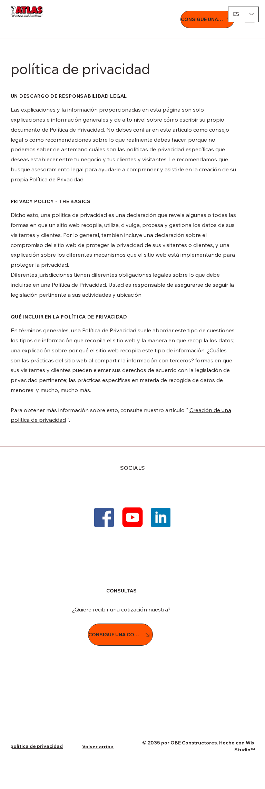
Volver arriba (98, 746)
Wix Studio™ (244, 746)
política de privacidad (36, 746)
